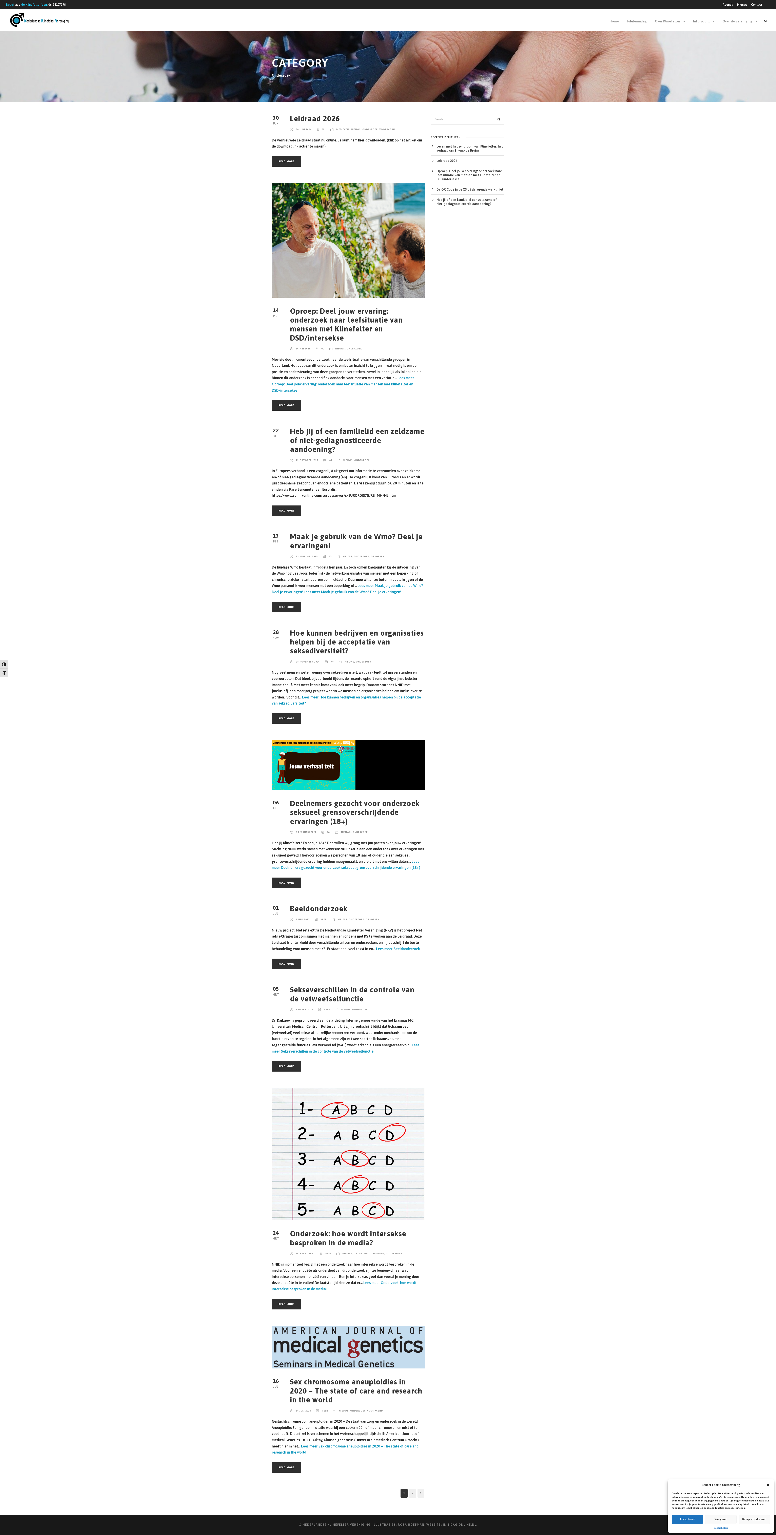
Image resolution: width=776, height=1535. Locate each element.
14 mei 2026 (303, 348)
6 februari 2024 (306, 832)
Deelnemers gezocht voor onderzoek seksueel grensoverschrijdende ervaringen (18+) (355, 812)
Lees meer (343, 384)
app (17, 4)
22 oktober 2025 (307, 460)
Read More (286, 161)
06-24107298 (57, 4)
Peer (324, 919)
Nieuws (742, 4)
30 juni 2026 (303, 129)
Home (614, 21)
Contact (756, 4)
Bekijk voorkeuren (754, 1519)
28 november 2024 (308, 661)
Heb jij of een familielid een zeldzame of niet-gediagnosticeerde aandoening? (357, 440)
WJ (323, 129)
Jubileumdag (637, 21)
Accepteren (687, 1519)
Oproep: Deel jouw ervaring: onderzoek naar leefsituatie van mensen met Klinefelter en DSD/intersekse (346, 324)
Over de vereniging (738, 21)
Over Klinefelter (667, 21)
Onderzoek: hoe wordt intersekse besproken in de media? (348, 1238)
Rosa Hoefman (411, 1524)
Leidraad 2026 (315, 118)
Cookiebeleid (721, 1528)
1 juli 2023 (303, 919)
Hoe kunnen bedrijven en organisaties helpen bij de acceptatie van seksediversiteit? (357, 642)
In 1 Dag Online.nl (459, 1524)
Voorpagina (387, 129)
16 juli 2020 (303, 1410)
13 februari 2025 (307, 556)
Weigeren (721, 1519)
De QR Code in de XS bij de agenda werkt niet (469, 189)
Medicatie (342, 129)
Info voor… (701, 21)
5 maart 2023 (304, 1009)
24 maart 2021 (305, 1253)
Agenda (728, 4)
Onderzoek (370, 129)
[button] (768, 1485)
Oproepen (377, 556)
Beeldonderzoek (318, 908)
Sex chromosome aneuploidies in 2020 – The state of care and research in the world (356, 1390)
